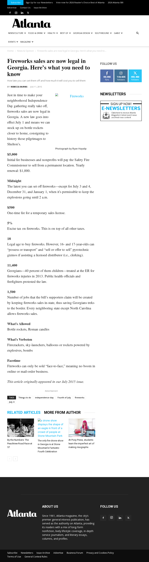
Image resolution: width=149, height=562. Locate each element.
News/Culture (15, 33)
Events (11, 41)
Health (51, 33)
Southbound (102, 33)
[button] (137, 33)
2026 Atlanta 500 (115, 2)
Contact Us (25, 7)
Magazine (25, 41)
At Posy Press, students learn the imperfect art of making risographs (81, 444)
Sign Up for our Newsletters (39, 2)
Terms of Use (14, 556)
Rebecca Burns (19, 86)
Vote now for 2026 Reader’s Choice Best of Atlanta (80, 2)
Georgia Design (81, 33)
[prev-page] (9, 459)
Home (10, 50)
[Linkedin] (22, 12)
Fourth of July (64, 397)
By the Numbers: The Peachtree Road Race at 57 (19, 444)
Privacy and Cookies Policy (100, 552)
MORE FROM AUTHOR (62, 412)
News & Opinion (25, 50)
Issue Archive (40, 7)
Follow (121, 70)
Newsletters (27, 552)
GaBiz (117, 33)
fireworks (79, 397)
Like (107, 70)
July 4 (11, 401)
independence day (44, 397)
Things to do (24, 397)
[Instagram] (16, 12)
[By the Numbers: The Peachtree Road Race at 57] (20, 427)
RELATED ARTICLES (24, 412)
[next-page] (15, 459)
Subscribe (16, 2)
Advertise (12, 7)
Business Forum (75, 552)
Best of (64, 33)
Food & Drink (35, 33)
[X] (28, 12)
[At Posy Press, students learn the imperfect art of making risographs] (82, 427)
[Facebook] (10, 12)
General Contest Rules (36, 556)
